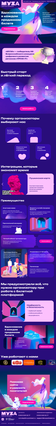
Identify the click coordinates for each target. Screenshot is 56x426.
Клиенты (43, 1)
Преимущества (36, 1)
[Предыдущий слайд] (2, 184)
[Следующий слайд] (53, 184)
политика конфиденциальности (32, 423)
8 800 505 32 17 (51, 1)
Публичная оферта (20, 423)
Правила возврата (46, 423)
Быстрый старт (27, 1)
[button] (9, 29)
